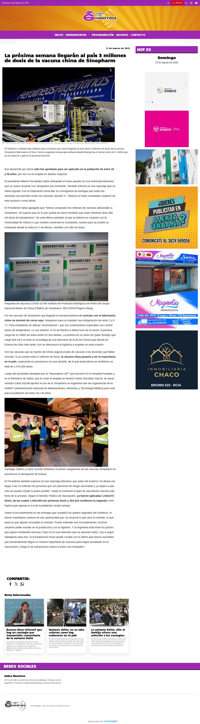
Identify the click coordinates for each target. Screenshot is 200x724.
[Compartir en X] (16, 584)
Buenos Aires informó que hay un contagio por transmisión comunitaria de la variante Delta (24, 634)
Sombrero (100, 41)
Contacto (138, 34)
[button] (168, 2)
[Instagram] (191, 2)
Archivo (122, 34)
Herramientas (77, 34)
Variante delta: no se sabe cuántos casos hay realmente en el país (66, 632)
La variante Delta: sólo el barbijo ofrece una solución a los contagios (108, 632)
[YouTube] (196, 2)
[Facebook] (186, 2)
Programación (103, 34)
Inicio (59, 34)
